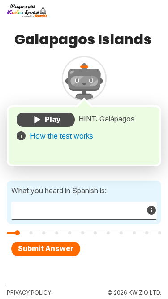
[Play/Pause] (46, 120)
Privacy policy (29, 292)
